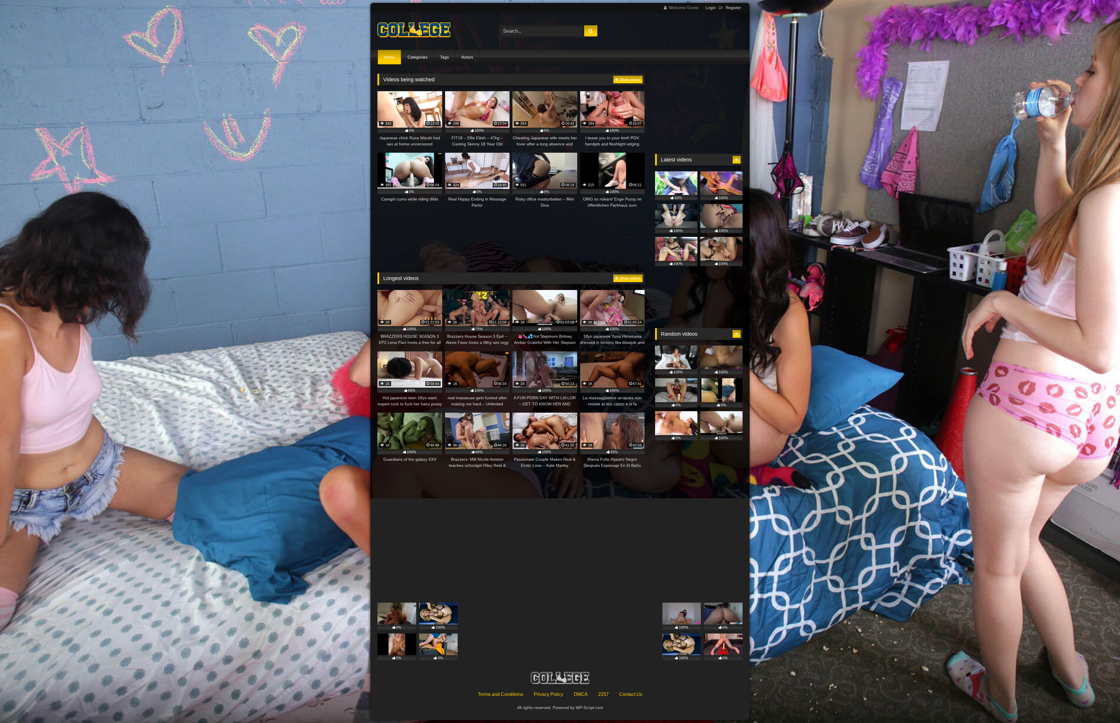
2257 (603, 694)
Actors (467, 57)
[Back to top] (1102, 705)
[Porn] (413, 31)
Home (389, 57)
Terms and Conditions (500, 694)
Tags (444, 57)
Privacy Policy (548, 694)
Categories (417, 57)
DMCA (581, 694)
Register (733, 7)
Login (711, 7)
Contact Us (630, 694)
